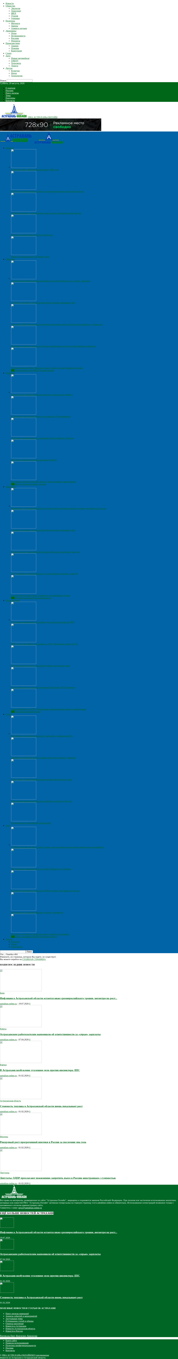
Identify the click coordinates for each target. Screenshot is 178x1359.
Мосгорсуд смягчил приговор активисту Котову (34, 460)
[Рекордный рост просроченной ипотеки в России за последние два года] (23, 549)
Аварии (14, 46)
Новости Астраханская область (20, 1328)
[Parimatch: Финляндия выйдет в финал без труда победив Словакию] (23, 755)
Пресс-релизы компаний (17, 1313)
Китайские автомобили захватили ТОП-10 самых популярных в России (45, 891)
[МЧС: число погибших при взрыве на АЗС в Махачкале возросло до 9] (23, 641)
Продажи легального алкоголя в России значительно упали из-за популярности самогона (53, 346)
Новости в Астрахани (16, 1326)
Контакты (10, 100)
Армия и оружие (19, 28)
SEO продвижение (40, 1355)
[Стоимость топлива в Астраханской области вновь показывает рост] (23, 300)
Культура (15, 71)
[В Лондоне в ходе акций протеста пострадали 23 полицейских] (23, 414)
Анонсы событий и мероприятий (21, 1316)
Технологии (17, 76)
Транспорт (16, 11)
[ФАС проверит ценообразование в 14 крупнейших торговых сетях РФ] (23, 571)
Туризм (14, 16)
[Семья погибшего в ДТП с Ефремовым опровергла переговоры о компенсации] (23, 707)
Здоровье (15, 18)
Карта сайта (11, 1340)
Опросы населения (15, 1323)
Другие (9, 68)
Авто (8, 56)
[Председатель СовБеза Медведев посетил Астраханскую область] (23, 392)
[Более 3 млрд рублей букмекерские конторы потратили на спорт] (23, 777)
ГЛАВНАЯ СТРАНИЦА (34, 959)
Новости (10, 3)
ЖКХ (13, 13)
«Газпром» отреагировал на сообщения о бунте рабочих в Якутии (42, 438)
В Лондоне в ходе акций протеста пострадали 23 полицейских (41, 416)
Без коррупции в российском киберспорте (31, 823)
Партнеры (10, 98)
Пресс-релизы (12, 93)
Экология (15, 8)
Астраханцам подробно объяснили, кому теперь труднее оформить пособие (47, 368)
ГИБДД (14, 61)
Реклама (15, 38)
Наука (14, 73)
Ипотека (4, 1137)
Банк (2, 993)
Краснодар (32, 1336)
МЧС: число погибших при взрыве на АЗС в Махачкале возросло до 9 (44, 644)
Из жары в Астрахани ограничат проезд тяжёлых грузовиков (40, 934)
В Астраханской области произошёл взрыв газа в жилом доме (40, 666)
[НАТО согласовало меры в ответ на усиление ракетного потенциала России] (23, 189)
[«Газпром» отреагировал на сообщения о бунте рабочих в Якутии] (23, 436)
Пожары (15, 48)
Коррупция (16, 51)
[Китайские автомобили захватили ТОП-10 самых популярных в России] (23, 888)
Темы (8, 95)
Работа (3, 1029)
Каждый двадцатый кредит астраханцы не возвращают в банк (40, 595)
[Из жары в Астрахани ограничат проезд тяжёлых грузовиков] (23, 932)
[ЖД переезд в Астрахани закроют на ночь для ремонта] (23, 910)
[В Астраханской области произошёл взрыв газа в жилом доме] (23, 663)
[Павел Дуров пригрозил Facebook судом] (23, 254)
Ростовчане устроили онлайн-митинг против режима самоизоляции (43, 482)
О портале (10, 88)
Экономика (11, 31)
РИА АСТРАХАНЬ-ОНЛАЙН (16, 1355)
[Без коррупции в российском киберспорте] (23, 820)
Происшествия (13, 43)
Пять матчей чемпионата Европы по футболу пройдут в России (41, 801)
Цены (14, 33)
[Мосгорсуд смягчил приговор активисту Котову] (23, 457)
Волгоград (21, 1336)
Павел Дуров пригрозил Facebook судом (30, 257)
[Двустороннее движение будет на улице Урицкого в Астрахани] (23, 866)
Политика (10, 21)
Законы (14, 26)
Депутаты (4, 1173)
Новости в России (14, 1331)
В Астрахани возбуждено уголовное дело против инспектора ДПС (43, 622)
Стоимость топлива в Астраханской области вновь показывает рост (43, 303)
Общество (10, 6)
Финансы (15, 41)
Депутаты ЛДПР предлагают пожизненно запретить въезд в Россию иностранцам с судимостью (57, 324)
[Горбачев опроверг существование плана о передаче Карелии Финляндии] (23, 211)
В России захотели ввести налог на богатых (32, 235)
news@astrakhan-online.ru (30, 1208)
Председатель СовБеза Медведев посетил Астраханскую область (42, 395)
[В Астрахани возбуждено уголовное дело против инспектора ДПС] (23, 620)
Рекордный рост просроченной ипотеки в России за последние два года (45, 552)
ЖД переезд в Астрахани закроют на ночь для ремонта (37, 912)
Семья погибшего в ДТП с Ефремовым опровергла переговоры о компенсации (48, 709)
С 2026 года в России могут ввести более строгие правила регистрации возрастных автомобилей (57, 847)
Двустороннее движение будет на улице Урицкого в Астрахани (41, 869)
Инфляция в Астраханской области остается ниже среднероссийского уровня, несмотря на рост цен (58, 508)
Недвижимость (18, 36)
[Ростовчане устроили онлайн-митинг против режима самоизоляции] (23, 479)
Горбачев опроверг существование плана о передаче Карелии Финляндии (46, 213)
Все (13, 370)
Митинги (15, 23)
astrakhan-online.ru (8, 1003)
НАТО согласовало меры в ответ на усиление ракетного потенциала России (47, 191)
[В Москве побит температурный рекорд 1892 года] (23, 167)
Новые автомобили (20, 58)
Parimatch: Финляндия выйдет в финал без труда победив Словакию (43, 758)
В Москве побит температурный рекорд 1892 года (35, 169)
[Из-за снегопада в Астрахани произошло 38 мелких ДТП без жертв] (23, 685)
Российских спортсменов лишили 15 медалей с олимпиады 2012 (42, 736)
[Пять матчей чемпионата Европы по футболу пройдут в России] (23, 799)
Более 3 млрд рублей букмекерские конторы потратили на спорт (41, 779)
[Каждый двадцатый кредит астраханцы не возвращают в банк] (23, 593)
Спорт (9, 53)
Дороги (14, 66)
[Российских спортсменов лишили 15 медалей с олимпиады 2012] (23, 733)
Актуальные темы (14, 1318)
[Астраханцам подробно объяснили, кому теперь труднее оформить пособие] (23, 365)
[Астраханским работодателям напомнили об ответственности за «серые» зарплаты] (23, 278)
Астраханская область (10, 1101)
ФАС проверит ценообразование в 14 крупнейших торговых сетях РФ (44, 574)
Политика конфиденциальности (21, 1345)
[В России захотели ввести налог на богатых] (23, 232)
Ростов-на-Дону (7, 1336)
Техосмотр (16, 63)
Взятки (3, 1065)
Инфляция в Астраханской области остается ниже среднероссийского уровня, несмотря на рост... (58, 998)
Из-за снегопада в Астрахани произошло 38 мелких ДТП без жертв (43, 687)
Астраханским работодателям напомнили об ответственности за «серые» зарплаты (50, 281)
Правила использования (17, 1343)
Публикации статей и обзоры (20, 1321)
